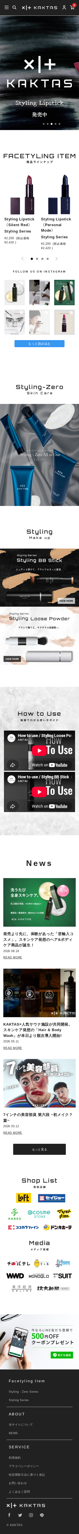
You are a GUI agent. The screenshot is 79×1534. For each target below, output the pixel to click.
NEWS (13, 1433)
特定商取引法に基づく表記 (27, 1474)
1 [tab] (32, 259)
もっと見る (39, 1149)
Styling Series (19, 1400)
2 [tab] (37, 259)
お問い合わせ (18, 1483)
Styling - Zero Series (24, 1391)
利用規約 (15, 1457)
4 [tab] (48, 259)
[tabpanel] (21, 211)
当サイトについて (21, 1424)
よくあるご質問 (19, 1491)
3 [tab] (42, 259)
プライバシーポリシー (24, 1466)
